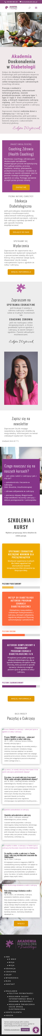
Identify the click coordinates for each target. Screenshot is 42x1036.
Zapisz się (21, 187)
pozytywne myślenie (11, 897)
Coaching (11, 972)
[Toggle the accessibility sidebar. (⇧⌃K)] (35, 1030)
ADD (8, 957)
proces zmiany (27, 741)
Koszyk (9, 1015)
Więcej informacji (21, 272)
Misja (12, 962)
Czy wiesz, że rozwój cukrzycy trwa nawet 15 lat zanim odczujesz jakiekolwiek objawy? (21, 778)
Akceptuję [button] (25, 1029)
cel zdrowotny (19, 895)
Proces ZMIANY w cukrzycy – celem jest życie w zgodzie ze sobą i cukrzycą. (19, 738)
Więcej (21, 923)
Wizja (12, 965)
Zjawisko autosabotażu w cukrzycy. (17, 815)
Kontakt (10, 984)
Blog (8, 981)
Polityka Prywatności (21, 993)
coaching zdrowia (21, 781)
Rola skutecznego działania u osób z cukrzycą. (18, 891)
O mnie (12, 959)
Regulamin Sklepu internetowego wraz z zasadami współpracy (21, 999)
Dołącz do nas (21, 232)
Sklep (9, 975)
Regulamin (11, 991)
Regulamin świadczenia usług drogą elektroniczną (22, 1006)
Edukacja (11, 969)
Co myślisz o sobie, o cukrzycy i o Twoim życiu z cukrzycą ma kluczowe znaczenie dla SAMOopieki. (20, 855)
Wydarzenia (12, 978)
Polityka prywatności (12, 1030)
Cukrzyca (18, 741)
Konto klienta (14, 1012)
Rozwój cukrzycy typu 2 (12, 743)
